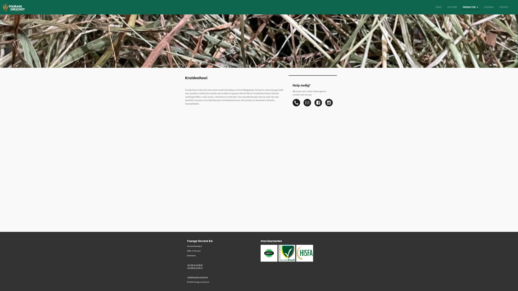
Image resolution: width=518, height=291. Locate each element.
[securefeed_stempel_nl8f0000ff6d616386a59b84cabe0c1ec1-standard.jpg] (287, 253)
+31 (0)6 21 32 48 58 (194, 265)
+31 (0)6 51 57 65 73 (194, 268)
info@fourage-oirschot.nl (198, 277)
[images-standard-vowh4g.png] (269, 253)
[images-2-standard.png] (305, 253)
